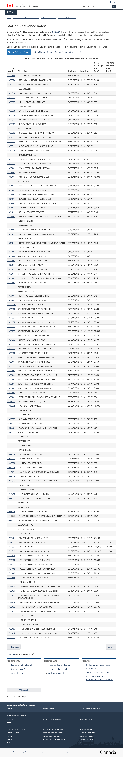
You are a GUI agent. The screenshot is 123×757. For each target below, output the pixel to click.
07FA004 (11, 542)
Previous (15, 647)
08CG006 (11, 397)
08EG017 (11, 97)
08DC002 (11, 278)
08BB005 (11, 406)
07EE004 (11, 591)
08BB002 (11, 423)
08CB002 (11, 357)
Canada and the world (87, 726)
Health (9, 743)
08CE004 (11, 366)
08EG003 (11, 124)
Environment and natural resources (26, 18)
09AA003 (11, 498)
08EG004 (11, 163)
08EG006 (11, 80)
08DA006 (11, 194)
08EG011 (11, 84)
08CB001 (11, 313)
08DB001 (11, 177)
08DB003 (11, 251)
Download (11, 654)
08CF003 (11, 331)
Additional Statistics (57, 673)
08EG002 (11, 133)
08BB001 (11, 401)
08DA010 (11, 185)
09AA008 (11, 463)
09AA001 (11, 458)
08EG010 (11, 115)
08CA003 (11, 340)
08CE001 (11, 317)
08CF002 (11, 326)
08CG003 (11, 375)
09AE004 (11, 520)
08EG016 (11, 150)
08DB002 (11, 168)
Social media (11, 752)
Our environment (48, 709)
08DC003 (11, 282)
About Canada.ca (38, 752)
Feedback (26, 690)
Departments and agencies (52, 719)
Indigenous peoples (86, 736)
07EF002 (11, 568)
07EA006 (11, 564)
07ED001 (11, 637)
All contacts (10, 719)
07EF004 (11, 577)
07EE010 (11, 611)
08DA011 (11, 207)
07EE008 (11, 555)
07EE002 (11, 607)
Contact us (10, 709)
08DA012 (11, 212)
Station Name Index (64, 52)
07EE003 (11, 595)
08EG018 (11, 93)
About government (86, 719)
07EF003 (11, 573)
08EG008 (11, 111)
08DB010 (11, 265)
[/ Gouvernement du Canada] (24, 6)
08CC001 (11, 348)
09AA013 (11, 480)
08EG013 (11, 141)
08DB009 (11, 260)
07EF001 (11, 538)
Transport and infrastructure (52, 743)
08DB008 (11, 172)
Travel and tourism (13, 733)
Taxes (45, 726)
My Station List (17, 673)
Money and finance (86, 729)
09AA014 (11, 472)
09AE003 (11, 511)
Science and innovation (87, 733)
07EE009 (11, 629)
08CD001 (11, 362)
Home (9, 18)
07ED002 (11, 560)
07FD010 (11, 551)
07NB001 (56, 32)
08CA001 (11, 335)
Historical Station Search (59, 665)
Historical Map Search (57, 669)
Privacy (65, 752)
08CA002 (11, 309)
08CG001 (11, 388)
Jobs (8, 726)
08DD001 (11, 304)
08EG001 (11, 137)
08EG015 (11, 159)
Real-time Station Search (21, 665)
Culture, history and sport (51, 736)
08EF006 (11, 75)
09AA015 (11, 467)
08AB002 (11, 432)
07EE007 (11, 602)
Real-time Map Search (20, 669)
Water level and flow (48, 18)
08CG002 (11, 370)
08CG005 (11, 392)
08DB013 (11, 234)
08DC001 (11, 300)
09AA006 (11, 454)
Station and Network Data (67, 18)
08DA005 (11, 229)
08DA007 (11, 203)
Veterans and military (87, 739)
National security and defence (53, 733)
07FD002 (11, 546)
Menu (10, 12)
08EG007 (11, 102)
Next (110, 647)
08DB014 (11, 243)
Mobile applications (24, 752)
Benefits (9, 739)
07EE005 (11, 586)
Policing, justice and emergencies (54, 739)
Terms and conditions (54, 752)
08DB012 (11, 269)
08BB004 (11, 428)
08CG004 (11, 384)
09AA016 (11, 476)
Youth (82, 743)
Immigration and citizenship (16, 729)
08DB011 (11, 273)
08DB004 (11, 256)
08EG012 (11, 119)
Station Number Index (42, 52)
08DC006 (11, 296)
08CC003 (11, 344)
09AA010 (11, 494)
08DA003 (11, 216)
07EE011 (11, 633)
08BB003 (11, 419)
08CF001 (11, 322)
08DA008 (11, 199)
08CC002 (11, 353)
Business (9, 736)
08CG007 (11, 379)
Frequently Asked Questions (98, 672)
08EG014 (11, 146)
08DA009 (11, 190)
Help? (78, 52)
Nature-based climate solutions (90, 709)
